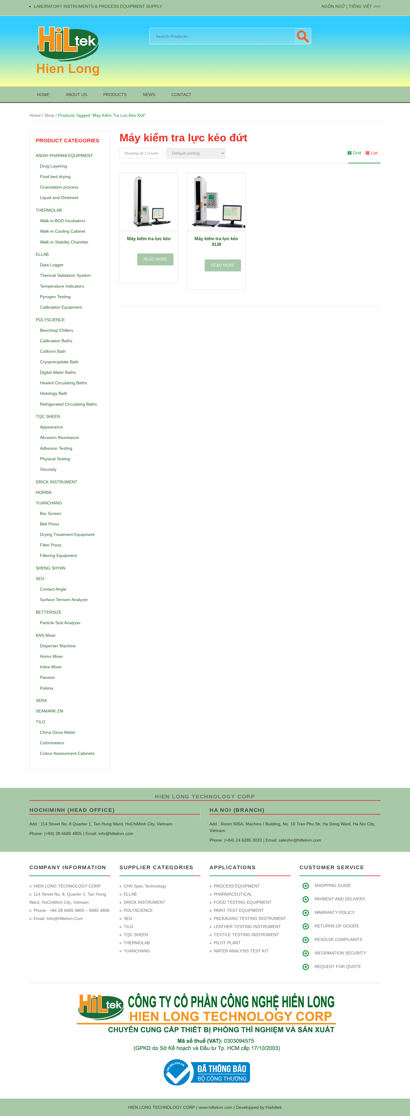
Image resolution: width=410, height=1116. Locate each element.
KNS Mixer (46, 635)
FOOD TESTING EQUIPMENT (243, 902)
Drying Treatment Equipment (67, 534)
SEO (40, 578)
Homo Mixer (51, 656)
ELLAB (42, 254)
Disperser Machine (58, 645)
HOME (43, 94)
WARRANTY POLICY (334, 912)
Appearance (51, 427)
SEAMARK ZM (49, 711)
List (374, 152)
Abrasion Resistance (59, 437)
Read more (155, 259)
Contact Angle (53, 589)
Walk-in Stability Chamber (64, 242)
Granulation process (59, 187)
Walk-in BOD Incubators (62, 220)
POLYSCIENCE (50, 319)
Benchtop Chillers (56, 330)
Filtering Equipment (58, 555)
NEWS (149, 94)
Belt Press (49, 524)
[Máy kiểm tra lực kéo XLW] (216, 202)
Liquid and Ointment (59, 197)
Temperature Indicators (62, 286)
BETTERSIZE (49, 612)
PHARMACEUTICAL (233, 894)
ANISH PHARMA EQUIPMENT (64, 155)
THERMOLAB (49, 210)
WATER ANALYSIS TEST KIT (241, 950)
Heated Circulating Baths (63, 382)
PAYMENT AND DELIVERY (340, 899)
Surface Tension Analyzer (64, 599)
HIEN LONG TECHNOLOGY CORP (205, 797)
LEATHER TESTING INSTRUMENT (247, 926)
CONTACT (181, 94)
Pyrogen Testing (55, 296)
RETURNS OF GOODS (337, 926)
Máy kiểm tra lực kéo (148, 238)
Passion (47, 677)
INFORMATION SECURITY (340, 953)
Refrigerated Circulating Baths (68, 404)
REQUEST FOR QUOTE (338, 966)
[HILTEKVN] (66, 50)
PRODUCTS (115, 94)
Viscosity (48, 469)
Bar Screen (50, 513)
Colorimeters (52, 742)
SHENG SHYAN (50, 568)
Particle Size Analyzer (60, 622)
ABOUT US (76, 94)
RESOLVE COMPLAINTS (338, 939)
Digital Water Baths (58, 372)
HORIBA (44, 492)
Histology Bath (53, 393)
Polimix (46, 688)
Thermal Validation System (65, 275)
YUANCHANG (49, 503)
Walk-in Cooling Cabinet (62, 231)
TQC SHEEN (48, 416)
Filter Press (51, 545)
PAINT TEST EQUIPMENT (239, 910)
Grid (357, 152)
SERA (41, 700)
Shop (49, 115)
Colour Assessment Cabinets (67, 753)
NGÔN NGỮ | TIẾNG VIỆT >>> (351, 6)
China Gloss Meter (57, 732)
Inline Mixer (51, 666)
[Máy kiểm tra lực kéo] (149, 202)
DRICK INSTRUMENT (56, 481)
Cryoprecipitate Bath (59, 361)
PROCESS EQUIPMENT (237, 886)
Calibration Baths (56, 340)
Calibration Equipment (61, 307)
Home (35, 115)
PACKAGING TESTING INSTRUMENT (250, 918)
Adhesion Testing (56, 448)
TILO (40, 721)
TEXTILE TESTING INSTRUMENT (246, 934)
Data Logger (52, 264)
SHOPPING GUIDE (333, 885)
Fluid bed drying (55, 176)
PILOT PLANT (227, 942)
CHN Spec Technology (145, 886)
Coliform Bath (53, 351)
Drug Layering (53, 166)
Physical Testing (55, 458)
